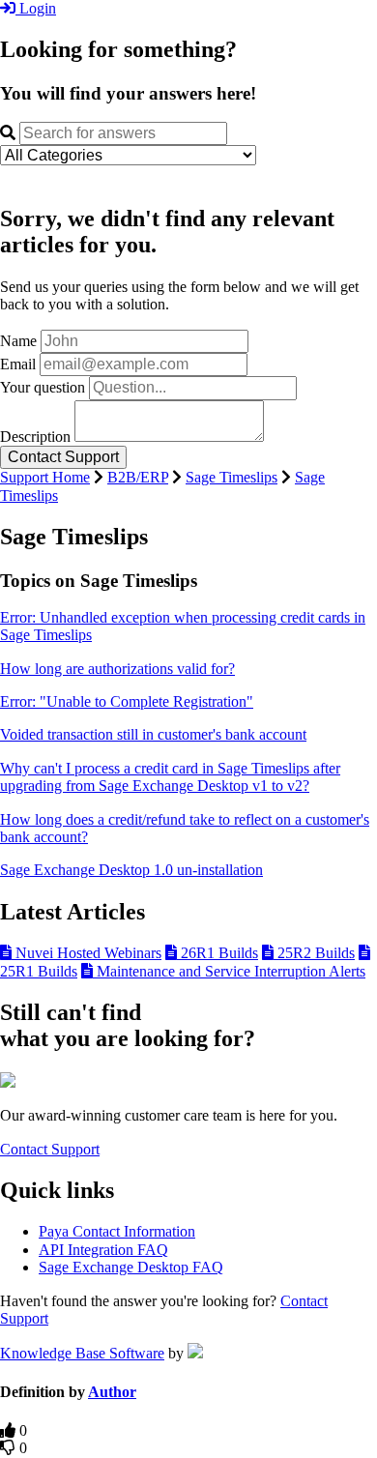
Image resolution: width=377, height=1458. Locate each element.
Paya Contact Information (117, 1231)
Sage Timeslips (231, 477)
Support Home (45, 477)
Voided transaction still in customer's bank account (153, 734)
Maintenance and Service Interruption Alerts (229, 971)
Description (35, 436)
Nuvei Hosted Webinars (86, 953)
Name (18, 341)
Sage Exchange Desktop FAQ (131, 1267)
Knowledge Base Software (82, 1353)
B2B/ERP (137, 477)
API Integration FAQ (103, 1249)
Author (112, 1392)
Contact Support (50, 1149)
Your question (42, 387)
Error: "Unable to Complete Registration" (126, 701)
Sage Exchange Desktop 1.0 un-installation (131, 869)
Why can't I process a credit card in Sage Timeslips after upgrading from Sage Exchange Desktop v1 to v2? (170, 777)
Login (35, 8)
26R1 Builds (217, 953)
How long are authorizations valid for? (117, 668)
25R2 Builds (314, 953)
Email (18, 364)
